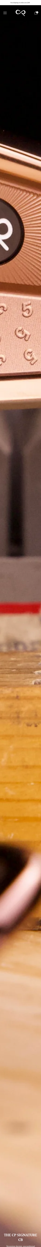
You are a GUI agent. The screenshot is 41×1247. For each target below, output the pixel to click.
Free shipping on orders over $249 (20, 2)
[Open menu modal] (5, 13)
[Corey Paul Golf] (20, 12)
